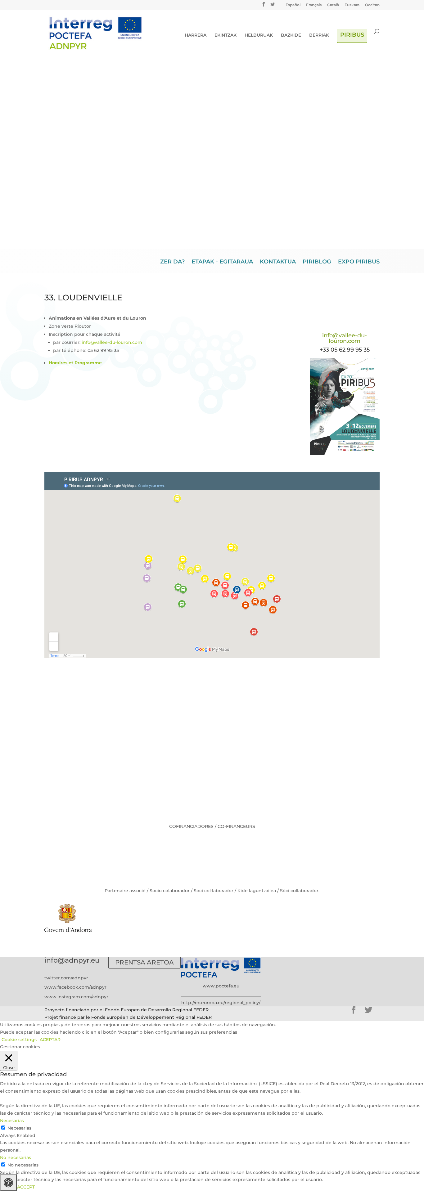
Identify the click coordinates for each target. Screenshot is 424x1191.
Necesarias (19, 1128)
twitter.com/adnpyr (66, 978)
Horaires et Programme (75, 363)
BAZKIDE (291, 35)
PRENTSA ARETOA (144, 962)
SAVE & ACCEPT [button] (17, 1187)
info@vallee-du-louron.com (112, 342)
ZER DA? (172, 262)
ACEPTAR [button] (50, 1039)
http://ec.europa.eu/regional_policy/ (220, 1002)
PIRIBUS (352, 35)
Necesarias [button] (12, 1120)
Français (314, 5)
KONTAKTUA (278, 262)
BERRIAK (319, 35)
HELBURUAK (259, 35)
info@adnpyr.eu (72, 960)
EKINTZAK (225, 35)
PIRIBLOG (317, 262)
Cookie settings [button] (19, 1039)
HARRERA (195, 35)
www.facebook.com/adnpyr (75, 987)
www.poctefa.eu (221, 986)
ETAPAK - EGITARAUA (222, 262)
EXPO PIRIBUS (359, 262)
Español (293, 5)
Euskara (352, 5)
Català (333, 5)
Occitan (372, 5)
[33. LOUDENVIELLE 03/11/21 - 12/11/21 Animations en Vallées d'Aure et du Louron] (345, 453)
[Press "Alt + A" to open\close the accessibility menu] (8, 1182)
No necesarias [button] (15, 1157)
